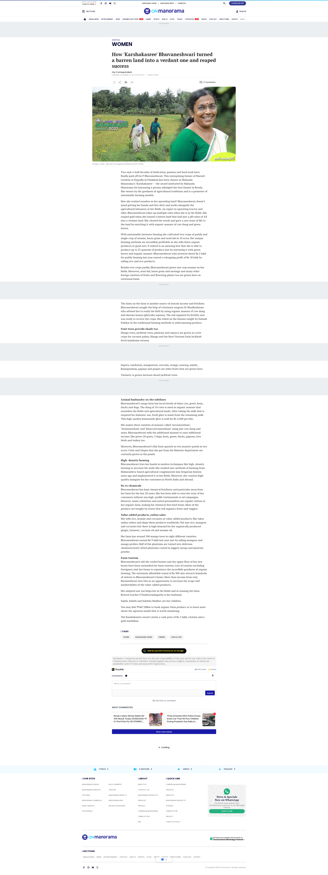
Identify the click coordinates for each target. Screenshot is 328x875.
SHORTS (235, 19)
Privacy (141, 806)
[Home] (85, 19)
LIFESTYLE (123, 857)
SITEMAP (169, 806)
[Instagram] (106, 3)
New (141, 19)
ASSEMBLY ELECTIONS (132, 19)
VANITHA (112, 790)
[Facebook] (101, 3)
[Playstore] (182, 838)
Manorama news (167, 3)
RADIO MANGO (88, 806)
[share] (119, 82)
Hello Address (115, 784)
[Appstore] (200, 838)
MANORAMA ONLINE (149, 3)
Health (133, 857)
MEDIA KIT (142, 800)
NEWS (118, 19)
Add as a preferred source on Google (165, 650)
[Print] (125, 82)
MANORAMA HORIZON (91, 790)
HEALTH (164, 19)
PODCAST (213, 19)
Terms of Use (144, 816)
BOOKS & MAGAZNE (117, 806)
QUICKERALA (87, 811)
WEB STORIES (224, 19)
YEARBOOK (182, 3)
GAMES (148, 19)
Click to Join (227, 811)
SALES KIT (170, 790)
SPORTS (156, 19)
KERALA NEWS (94, 19)
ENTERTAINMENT (107, 19)
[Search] (224, 3)
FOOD (172, 19)
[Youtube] (110, 3)
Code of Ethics (173, 822)
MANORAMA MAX (116, 800)
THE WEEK (86, 795)
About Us (142, 784)
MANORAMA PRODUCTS (148, 795)
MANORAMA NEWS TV (118, 795)
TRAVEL (179, 19)
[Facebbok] (84, 867)
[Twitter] (115, 3)
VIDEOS (204, 19)
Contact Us (143, 790)
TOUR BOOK (191, 19)
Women (122, 44)
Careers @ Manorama (148, 811)
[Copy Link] (132, 82)
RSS (139, 822)
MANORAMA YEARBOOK (92, 800)
